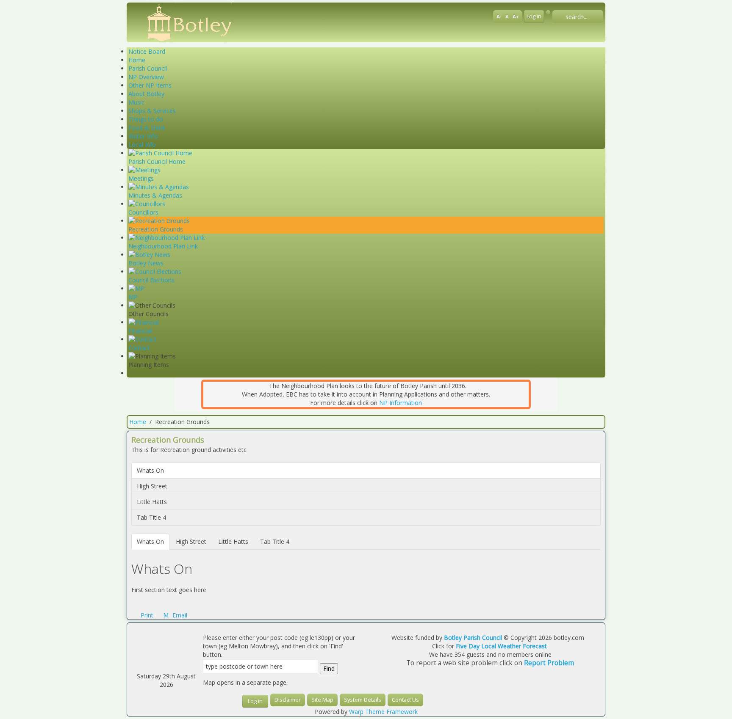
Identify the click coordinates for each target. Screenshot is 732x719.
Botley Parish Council (473, 638)
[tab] (150, 542)
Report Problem (549, 662)
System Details (362, 699)
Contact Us (405, 699)
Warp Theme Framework (383, 712)
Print (147, 615)
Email (179, 615)
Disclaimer (287, 699)
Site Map (322, 699)
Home (137, 422)
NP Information (400, 403)
